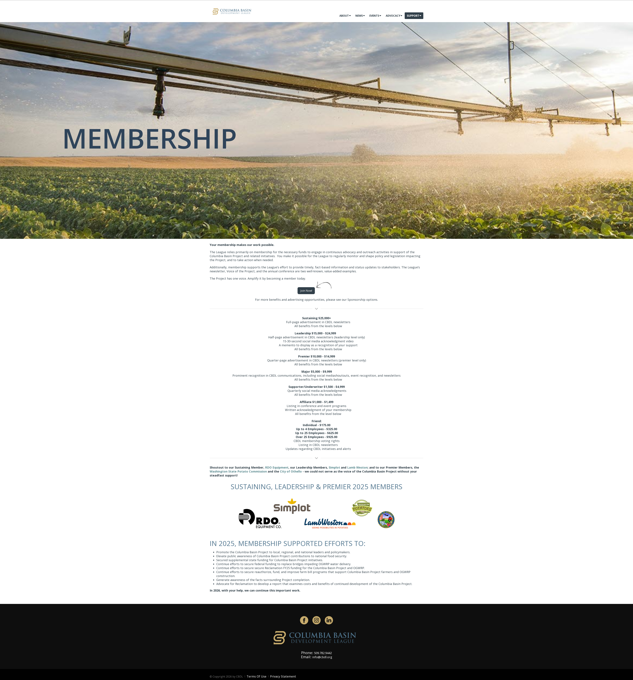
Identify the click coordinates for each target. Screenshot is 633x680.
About (344, 15)
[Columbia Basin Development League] (233, 11)
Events (374, 15)
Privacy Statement (283, 676)
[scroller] (627, 676)
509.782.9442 (323, 653)
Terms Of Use (256, 676)
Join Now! (306, 290)
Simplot (334, 467)
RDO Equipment (276, 467)
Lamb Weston (357, 467)
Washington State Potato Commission (238, 471)
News (359, 15)
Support (413, 15)
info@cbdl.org (322, 657)
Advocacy (393, 15)
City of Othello (291, 471)
